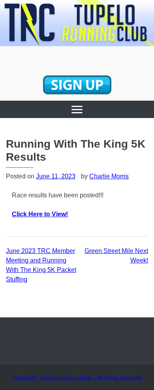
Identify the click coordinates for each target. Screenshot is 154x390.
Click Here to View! (40, 214)
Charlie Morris (109, 176)
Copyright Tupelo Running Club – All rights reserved (77, 377)
